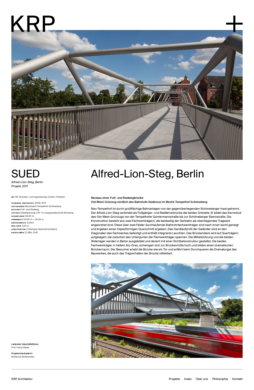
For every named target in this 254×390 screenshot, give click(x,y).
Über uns (202, 379)
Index (188, 379)
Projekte (174, 379)
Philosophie (220, 379)
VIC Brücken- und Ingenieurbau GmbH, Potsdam (40, 197)
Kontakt (237, 379)
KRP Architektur (22, 379)
